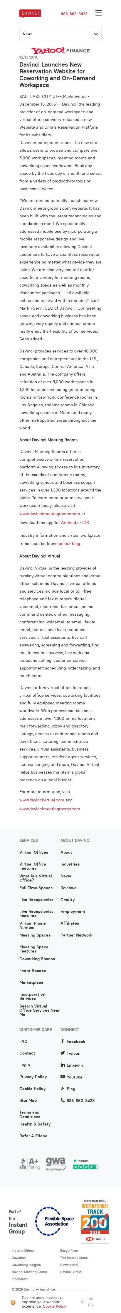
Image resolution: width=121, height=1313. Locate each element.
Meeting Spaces (35, 935)
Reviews (68, 888)
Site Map (28, 1100)
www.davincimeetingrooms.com (49, 808)
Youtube (75, 1077)
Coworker (19, 1258)
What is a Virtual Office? (35, 878)
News (65, 876)
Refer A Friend (33, 1136)
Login (24, 1065)
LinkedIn (75, 1065)
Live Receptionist (36, 900)
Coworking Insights (26, 1265)
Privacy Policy (33, 1077)
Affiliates (69, 923)
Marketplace (31, 982)
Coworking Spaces (37, 959)
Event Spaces (32, 970)
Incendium (20, 1279)
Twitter (74, 1053)
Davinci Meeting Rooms (30, 1272)
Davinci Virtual (71, 1272)
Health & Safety (35, 1124)
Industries (70, 864)
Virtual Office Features (32, 866)
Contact (27, 1053)
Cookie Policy (32, 1088)
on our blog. (70, 543)
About (66, 852)
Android (68, 522)
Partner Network (76, 935)
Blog (71, 1089)
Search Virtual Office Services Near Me (39, 1008)
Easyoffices (69, 1251)
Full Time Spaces (36, 888)
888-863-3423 (74, 14)
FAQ (23, 1041)
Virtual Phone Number (32, 925)
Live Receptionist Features (36, 913)
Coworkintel (69, 1265)
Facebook (76, 1041)
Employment (72, 911)
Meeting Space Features (33, 949)
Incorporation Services (32, 996)
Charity (67, 900)
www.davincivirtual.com (41, 800)
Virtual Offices (33, 852)
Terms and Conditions (29, 1114)
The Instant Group (74, 1258)
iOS (85, 522)
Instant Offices (23, 1251)
